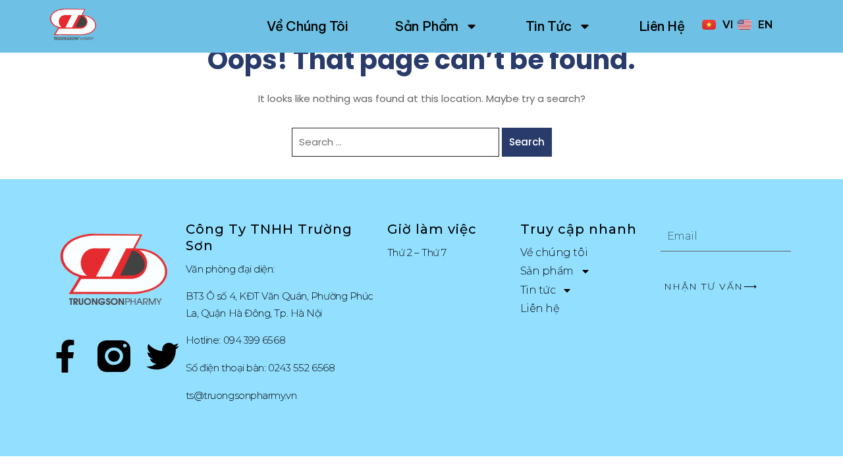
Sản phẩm (426, 26)
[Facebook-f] (65, 359)
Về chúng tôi (307, 26)
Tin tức (549, 26)
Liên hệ (662, 26)
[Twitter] (162, 359)
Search (527, 142)
